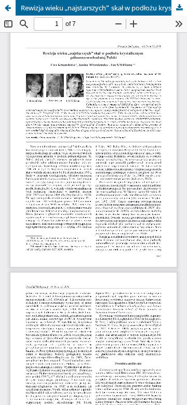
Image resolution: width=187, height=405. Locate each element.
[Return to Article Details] (8, 8)
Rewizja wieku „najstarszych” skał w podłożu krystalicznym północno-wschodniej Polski (104, 7)
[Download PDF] (179, 8)
